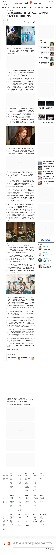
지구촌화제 (27, 489)
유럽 (26, 479)
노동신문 (39, 3)
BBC (33, 516)
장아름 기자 (10, 19)
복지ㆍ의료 (42, 497)
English (35, 3)
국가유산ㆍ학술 (5, 520)
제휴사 (34, 514)
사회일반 (11, 487)
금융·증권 (12, 495)
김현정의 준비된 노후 (45, 246)
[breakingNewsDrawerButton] (5, 1)
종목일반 (19, 525)
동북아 (26, 475)
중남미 (26, 482)
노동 (11, 481)
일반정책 (26, 498)
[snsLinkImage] (46, 549)
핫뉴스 (39, 159)
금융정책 (11, 498)
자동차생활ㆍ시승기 (6, 530)
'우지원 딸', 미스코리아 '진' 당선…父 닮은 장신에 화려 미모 (18, 398)
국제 (26, 473)
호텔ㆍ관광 (19, 509)
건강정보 (4, 524)
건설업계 (26, 502)
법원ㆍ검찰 (12, 477)
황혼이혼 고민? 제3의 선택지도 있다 (47, 254)
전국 (33, 473)
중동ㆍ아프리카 (27, 481)
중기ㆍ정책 (19, 502)
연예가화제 (12, 516)
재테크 (11, 505)
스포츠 (39, 113)
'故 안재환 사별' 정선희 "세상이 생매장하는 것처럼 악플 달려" (18, 404)
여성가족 (11, 486)
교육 (11, 478)
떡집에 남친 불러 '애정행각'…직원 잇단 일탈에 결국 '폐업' (48, 173)
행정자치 (34, 475)
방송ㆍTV (11, 517)
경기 (33, 478)
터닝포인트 (42, 521)
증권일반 (11, 502)
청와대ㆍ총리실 (5, 475)
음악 (11, 520)
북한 (3, 495)
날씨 (11, 483)
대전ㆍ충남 (34, 483)
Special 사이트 (43, 514)
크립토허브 (16, 3)
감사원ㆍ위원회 (5, 478)
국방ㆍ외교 (42, 475)
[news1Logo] (7, 543)
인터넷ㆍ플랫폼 (35, 497)
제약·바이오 (42, 498)
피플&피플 (27, 487)
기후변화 (26, 485)
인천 (33, 479)
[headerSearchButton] (6, 1)
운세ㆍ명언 (4, 526)
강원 (33, 481)
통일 (41, 477)
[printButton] (4, 24)
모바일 (34, 499)
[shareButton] (4, 15)
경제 (18, 473)
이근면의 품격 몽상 (45, 258)
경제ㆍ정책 (19, 475)
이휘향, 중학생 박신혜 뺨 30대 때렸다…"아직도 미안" (17, 401)
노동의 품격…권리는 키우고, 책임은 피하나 (47, 261)
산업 (18, 495)
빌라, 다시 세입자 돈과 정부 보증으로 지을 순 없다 (47, 267)
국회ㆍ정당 (4, 477)
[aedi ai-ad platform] (13, 26)
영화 (11, 518)
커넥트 (50, 1)
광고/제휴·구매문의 (25, 537)
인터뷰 (11, 522)
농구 (18, 522)
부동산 (26, 495)
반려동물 (4, 529)
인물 (11, 485)
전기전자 (19, 499)
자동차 (19, 501)
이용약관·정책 (32, 537)
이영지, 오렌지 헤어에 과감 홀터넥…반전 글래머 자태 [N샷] (12, 358)
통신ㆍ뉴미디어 (35, 498)
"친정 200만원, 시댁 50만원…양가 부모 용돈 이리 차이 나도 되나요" (48, 178)
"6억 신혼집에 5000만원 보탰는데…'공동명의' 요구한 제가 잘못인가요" (48, 163)
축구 (18, 518)
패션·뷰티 (19, 506)
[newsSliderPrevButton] (50, 41)
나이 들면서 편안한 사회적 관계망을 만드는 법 (47, 248)
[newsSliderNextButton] (53, 41)
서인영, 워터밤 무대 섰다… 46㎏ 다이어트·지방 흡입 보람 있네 (19, 403)
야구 (18, 516)
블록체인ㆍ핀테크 (13, 506)
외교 (41, 473)
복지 (11, 479)
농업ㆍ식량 (19, 482)
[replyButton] (4, 18)
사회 (11, 473)
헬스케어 (41, 499)
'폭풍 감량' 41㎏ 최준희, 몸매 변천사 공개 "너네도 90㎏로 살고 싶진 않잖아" (48, 183)
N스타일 (11, 524)
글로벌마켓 (34, 517)
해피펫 (20, 3)
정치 (3, 473)
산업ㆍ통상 (19, 478)
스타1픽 (41, 518)
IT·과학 (34, 495)
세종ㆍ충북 (34, 482)
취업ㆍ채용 (19, 510)
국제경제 (26, 483)
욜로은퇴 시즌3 (44, 252)
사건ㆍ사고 (12, 475)
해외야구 (19, 517)
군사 (3, 498)
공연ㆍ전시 (4, 516)
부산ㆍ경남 (34, 489)
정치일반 (4, 479)
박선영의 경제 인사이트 (46, 264)
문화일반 (4, 521)
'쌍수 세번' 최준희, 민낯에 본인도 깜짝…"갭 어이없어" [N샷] (45, 64)
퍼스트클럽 (42, 524)
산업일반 (19, 497)
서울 (33, 477)
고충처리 (37, 537)
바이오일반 (42, 501)
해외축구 (19, 520)
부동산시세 (27, 501)
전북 (33, 485)
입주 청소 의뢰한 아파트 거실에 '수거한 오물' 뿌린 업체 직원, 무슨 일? (49, 168)
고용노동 (19, 481)
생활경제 (19, 505)
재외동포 (41, 478)
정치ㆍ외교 (4, 497)
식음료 (19, 508)
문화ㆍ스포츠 (5, 502)
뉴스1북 (41, 522)
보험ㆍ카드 (12, 501)
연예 (7, 10)
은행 (11, 499)
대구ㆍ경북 (34, 487)
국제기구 (26, 486)
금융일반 (11, 497)
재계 (18, 498)
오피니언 (39, 244)
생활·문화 (4, 514)
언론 (3, 522)
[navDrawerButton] (3, 1)
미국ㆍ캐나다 (27, 477)
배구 (18, 521)
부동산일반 (27, 497)
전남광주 (34, 486)
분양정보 (26, 499)
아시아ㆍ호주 (27, 478)
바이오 (41, 495)
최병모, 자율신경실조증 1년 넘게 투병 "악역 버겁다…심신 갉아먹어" (25, 358)
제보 (53, 1)
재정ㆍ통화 (19, 477)
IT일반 (34, 501)
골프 (18, 524)
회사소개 (18, 537)
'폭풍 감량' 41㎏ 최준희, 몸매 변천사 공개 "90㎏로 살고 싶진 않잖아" (20, 399)
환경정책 (19, 483)
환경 (11, 482)
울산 (33, 490)
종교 (3, 518)
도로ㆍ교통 (4, 528)
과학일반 (34, 505)
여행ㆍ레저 (4, 525)
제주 (33, 491)
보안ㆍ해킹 (34, 502)
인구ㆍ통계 (19, 479)
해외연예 (11, 521)
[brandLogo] (28, 3)
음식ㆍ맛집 (4, 532)
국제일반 (26, 490)
